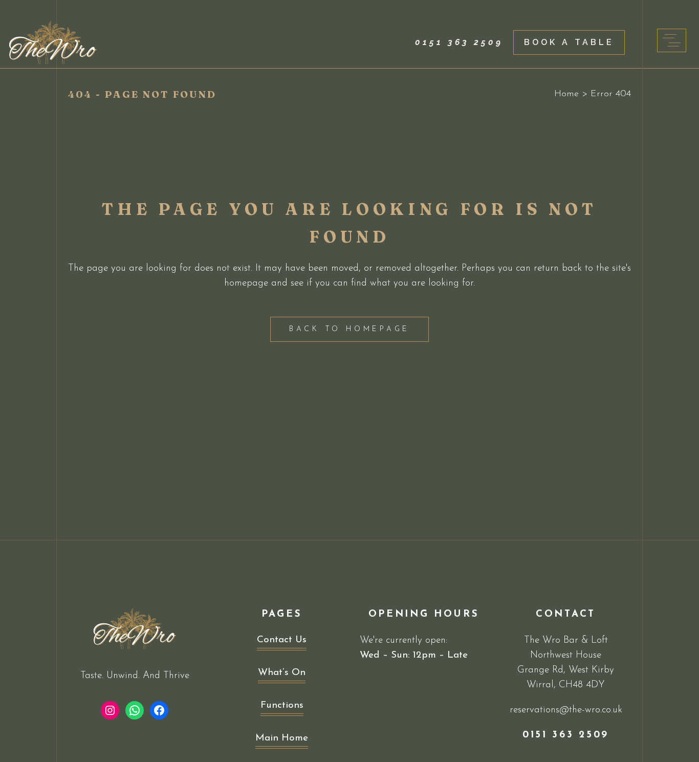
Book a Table (569, 42)
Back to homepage (349, 329)
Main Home (281, 738)
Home (566, 94)
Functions (281, 705)
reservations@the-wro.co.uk (566, 710)
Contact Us (282, 640)
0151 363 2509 (459, 42)
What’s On (281, 673)
